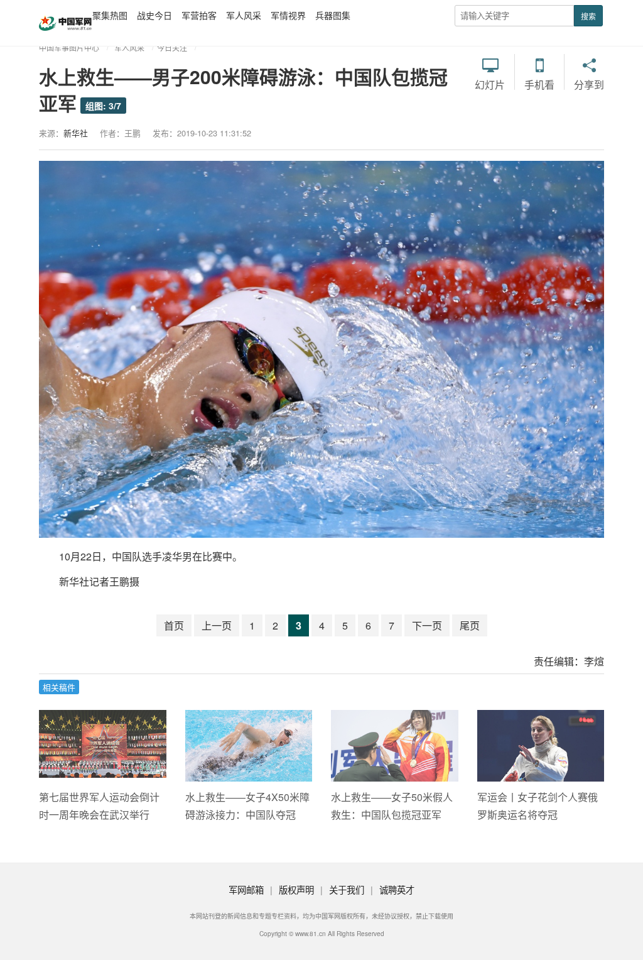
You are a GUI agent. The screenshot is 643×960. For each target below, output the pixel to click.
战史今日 (154, 15)
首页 (174, 625)
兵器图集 (332, 15)
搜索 (588, 16)
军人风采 (243, 15)
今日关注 (172, 47)
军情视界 (288, 15)
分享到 (589, 84)
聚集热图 (109, 15)
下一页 (427, 625)
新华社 (75, 133)
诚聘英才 (396, 889)
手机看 (539, 84)
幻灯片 (490, 84)
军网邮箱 (246, 889)
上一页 (217, 625)
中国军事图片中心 (69, 47)
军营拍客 (199, 15)
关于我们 (346, 889)
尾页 (470, 625)
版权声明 (296, 889)
